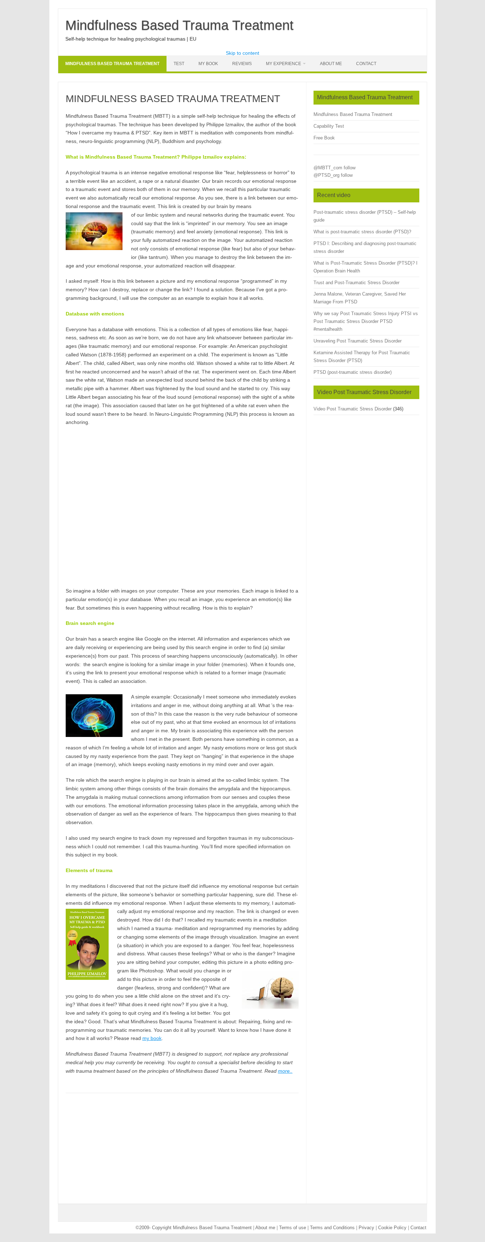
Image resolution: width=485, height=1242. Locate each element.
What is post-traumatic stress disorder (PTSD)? (362, 231)
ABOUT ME (331, 63)
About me (265, 1227)
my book (152, 1038)
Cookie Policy (392, 1227)
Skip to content (242, 53)
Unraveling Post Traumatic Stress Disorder (358, 341)
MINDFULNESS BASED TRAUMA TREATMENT (112, 63)
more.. (285, 1071)
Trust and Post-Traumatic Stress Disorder (356, 282)
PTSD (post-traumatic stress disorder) (353, 372)
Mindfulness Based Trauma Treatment (179, 25)
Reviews (242, 63)
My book (208, 63)
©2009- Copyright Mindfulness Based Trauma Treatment (194, 1227)
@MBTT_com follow (334, 167)
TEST (179, 63)
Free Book (324, 137)
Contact (366, 63)
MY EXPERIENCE (283, 63)
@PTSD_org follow (333, 175)
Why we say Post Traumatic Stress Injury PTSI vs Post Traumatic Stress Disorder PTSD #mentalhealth (366, 321)
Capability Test (329, 126)
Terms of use (292, 1227)
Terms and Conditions (332, 1227)
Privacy (366, 1227)
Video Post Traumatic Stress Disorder (353, 409)
